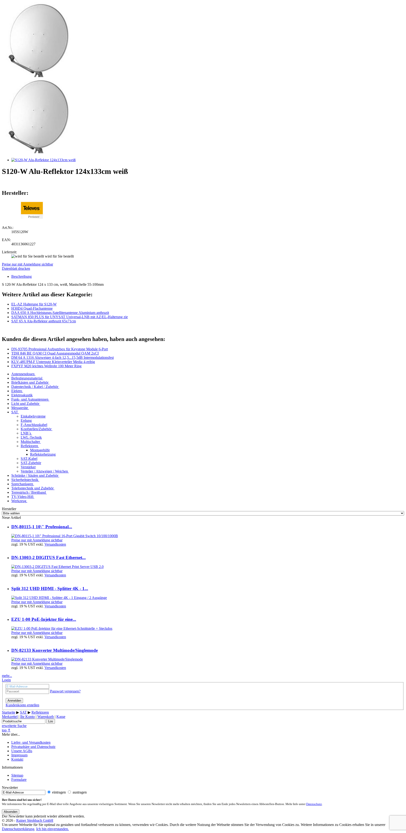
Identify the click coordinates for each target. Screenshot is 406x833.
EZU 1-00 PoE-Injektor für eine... (43, 619)
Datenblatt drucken (16, 268)
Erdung (26, 420)
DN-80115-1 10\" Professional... (41, 526)
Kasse (60, 717)
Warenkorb (45, 717)
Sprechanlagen (22, 484)
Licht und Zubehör (25, 404)
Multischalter (30, 442)
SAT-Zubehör (31, 463)
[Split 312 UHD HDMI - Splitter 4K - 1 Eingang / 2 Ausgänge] (59, 598)
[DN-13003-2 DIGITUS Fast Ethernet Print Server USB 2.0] (57, 567)
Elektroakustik (22, 395)
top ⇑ (6, 730)
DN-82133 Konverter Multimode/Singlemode (54, 650)
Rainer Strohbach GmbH (34, 820)
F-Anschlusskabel (34, 425)
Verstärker (28, 467)
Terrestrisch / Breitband (28, 492)
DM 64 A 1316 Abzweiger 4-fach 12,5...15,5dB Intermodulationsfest (62, 358)
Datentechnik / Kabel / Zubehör (34, 387)
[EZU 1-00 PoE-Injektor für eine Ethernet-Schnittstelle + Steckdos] (61, 628)
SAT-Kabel (29, 459)
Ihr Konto (27, 717)
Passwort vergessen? (65, 691)
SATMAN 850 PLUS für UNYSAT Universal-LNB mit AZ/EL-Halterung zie (69, 317)
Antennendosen (23, 374)
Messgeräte (19, 408)
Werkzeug (18, 501)
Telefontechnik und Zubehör (32, 488)
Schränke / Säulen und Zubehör (34, 475)
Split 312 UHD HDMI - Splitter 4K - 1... (49, 588)
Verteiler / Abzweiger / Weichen (44, 471)
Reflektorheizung (43, 454)
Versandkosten (55, 544)
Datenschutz (314, 804)
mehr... (7, 676)
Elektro (16, 391)
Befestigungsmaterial (26, 378)
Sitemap (17, 775)
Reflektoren (29, 446)
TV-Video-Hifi (22, 497)
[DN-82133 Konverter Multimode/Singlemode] (47, 659)
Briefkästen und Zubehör (29, 382)
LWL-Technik (31, 437)
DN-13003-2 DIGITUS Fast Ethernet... (48, 557)
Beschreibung (21, 276)
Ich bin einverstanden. (52, 829)
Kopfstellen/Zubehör (36, 429)
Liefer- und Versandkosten (31, 742)
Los (50, 721)
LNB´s (26, 433)
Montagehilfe (40, 450)
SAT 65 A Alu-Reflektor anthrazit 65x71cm (43, 321)
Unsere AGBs (21, 751)
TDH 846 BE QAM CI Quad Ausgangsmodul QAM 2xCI (55, 353)
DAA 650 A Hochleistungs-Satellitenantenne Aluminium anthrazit (60, 313)
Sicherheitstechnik (24, 480)
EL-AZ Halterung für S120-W (34, 304)
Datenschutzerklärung (18, 829)
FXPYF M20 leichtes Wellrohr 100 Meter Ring (46, 366)
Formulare (19, 780)
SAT (14, 412)
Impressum (19, 755)
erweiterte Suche (14, 726)
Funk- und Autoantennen (29, 399)
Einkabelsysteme (33, 416)
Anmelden (14, 700)
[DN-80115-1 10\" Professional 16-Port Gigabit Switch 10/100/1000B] (64, 536)
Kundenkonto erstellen (22, 705)
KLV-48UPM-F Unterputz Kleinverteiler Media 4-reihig (53, 362)
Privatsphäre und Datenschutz (33, 747)
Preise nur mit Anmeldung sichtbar (27, 264)
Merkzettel (10, 717)
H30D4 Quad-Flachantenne (32, 308)
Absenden (10, 811)
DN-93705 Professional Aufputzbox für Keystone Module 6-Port (59, 349)
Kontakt (17, 759)
